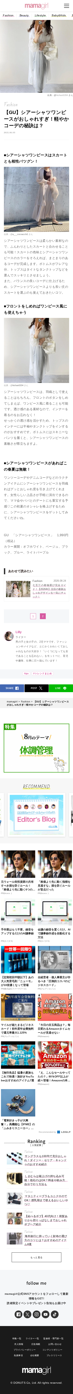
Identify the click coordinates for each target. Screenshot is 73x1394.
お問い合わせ (55, 1344)
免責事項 (18, 1355)
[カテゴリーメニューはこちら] (66, 5)
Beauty (24, 15)
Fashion (8, 15)
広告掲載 (35, 1344)
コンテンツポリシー (52, 1350)
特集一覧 (16, 1338)
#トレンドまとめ (42, 673)
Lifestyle (40, 15)
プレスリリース (54, 1355)
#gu (26, 673)
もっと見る (36, 1257)
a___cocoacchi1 (20, 234)
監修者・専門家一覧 (53, 1338)
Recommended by (48, 1132)
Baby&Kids (59, 15)
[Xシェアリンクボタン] (27, 1314)
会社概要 (34, 1355)
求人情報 (18, 1344)
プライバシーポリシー (25, 1350)
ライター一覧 (32, 1338)
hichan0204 (62, 95)
